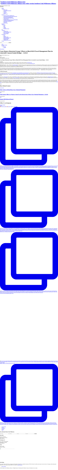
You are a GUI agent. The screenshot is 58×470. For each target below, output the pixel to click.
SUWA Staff (5, 9)
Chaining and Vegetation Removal (8, 20)
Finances (5, 11)
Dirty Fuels (5, 22)
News (4, 25)
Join (4, 35)
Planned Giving (6, 39)
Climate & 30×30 (6, 18)
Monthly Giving (6, 36)
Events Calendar (6, 33)
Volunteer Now (6, 31)
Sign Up (3, 427)
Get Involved (3, 30)
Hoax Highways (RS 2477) (8, 21)
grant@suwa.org (32, 63)
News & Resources (3, 24)
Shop (2, 44)
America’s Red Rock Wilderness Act (9, 15)
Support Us (3, 34)
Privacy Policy (4, 466)
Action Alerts (2, 87)
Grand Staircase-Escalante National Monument (10, 16)
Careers (5, 13)
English (3, 45)
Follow (1, 105)
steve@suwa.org (29, 62)
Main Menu (1, 6)
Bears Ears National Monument (8, 17)
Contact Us (5, 12)
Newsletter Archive (6, 28)
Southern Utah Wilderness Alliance (45, 3)
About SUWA (3, 8)
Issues (3, 14)
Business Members (6, 38)
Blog (4, 26)
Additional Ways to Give (7, 40)
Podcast (5, 27)
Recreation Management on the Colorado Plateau (11, 19)
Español (5, 47)
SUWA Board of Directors (7, 10)
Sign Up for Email (6, 32)
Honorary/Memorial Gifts (7, 37)
